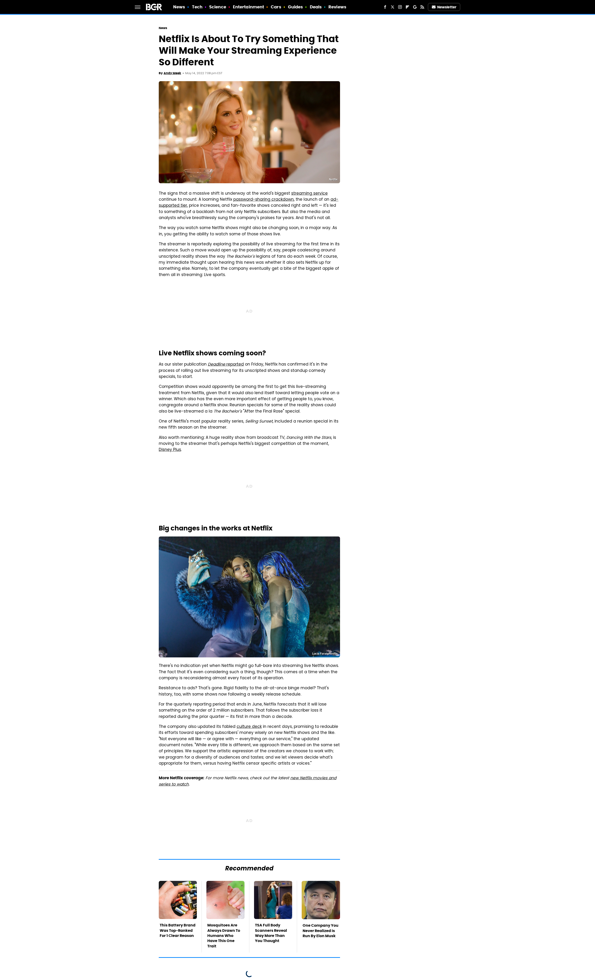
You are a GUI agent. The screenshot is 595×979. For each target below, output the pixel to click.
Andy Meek (172, 73)
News (179, 7)
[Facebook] (385, 7)
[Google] (415, 7)
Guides (295, 7)
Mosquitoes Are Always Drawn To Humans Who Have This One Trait (223, 936)
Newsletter (446, 7)
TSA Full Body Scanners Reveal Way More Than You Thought (271, 933)
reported (226, 364)
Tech (197, 7)
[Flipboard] (407, 7)
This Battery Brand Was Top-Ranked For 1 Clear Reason (177, 930)
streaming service (309, 193)
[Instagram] (400, 7)
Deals (316, 7)
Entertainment (248, 7)
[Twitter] (392, 7)
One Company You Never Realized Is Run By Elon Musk (320, 930)
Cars (276, 7)
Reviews (337, 7)
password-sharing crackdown (263, 199)
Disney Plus (170, 450)
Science (217, 7)
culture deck (249, 727)
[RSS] (422, 7)
